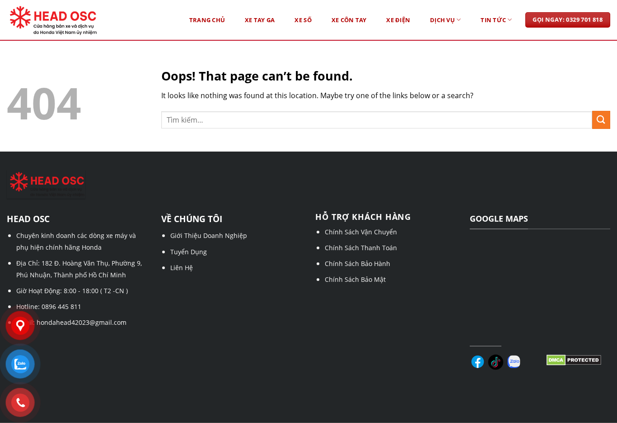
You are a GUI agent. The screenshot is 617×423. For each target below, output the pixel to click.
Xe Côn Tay (349, 20)
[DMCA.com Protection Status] (574, 359)
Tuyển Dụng (188, 251)
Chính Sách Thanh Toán (361, 247)
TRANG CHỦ (207, 20)
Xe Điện (398, 20)
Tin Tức (493, 20)
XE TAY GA (260, 20)
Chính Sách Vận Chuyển (361, 232)
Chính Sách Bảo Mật (355, 279)
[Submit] (601, 119)
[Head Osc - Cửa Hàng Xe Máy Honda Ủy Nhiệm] (69, 20)
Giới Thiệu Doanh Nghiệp (208, 235)
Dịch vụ (442, 20)
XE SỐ (302, 20)
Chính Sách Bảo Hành (357, 263)
